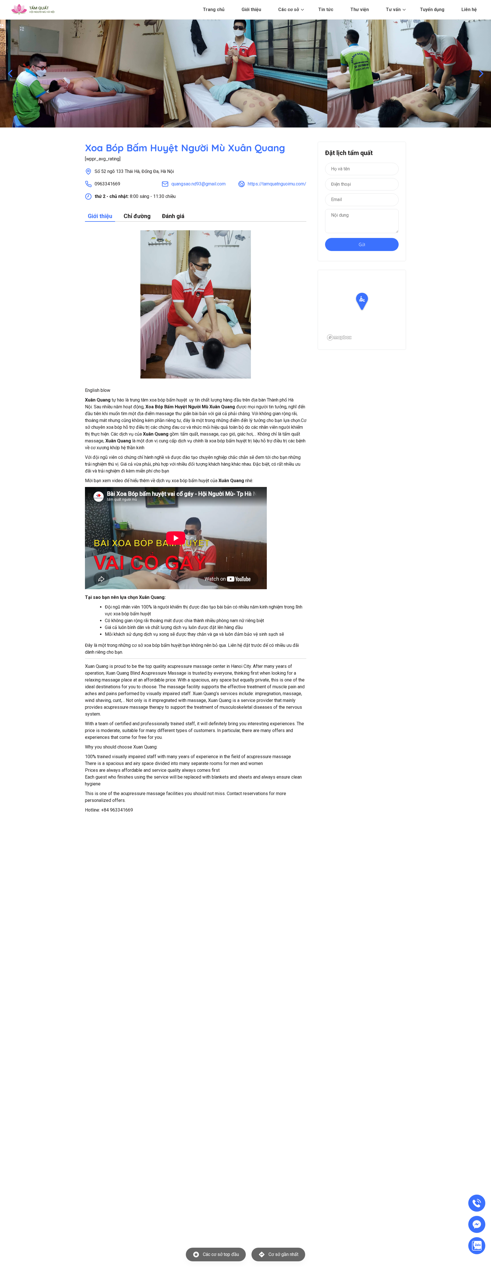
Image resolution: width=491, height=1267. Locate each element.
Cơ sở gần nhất (283, 1254)
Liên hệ (469, 9)
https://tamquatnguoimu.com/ (277, 184)
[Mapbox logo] (339, 337)
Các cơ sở (288, 9)
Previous (10, 73)
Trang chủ (213, 9)
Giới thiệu (251, 9)
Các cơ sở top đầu (221, 1254)
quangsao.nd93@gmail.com (198, 184)
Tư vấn (393, 9)
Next (481, 73)
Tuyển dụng (432, 9)
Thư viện (359, 9)
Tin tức (325, 9)
